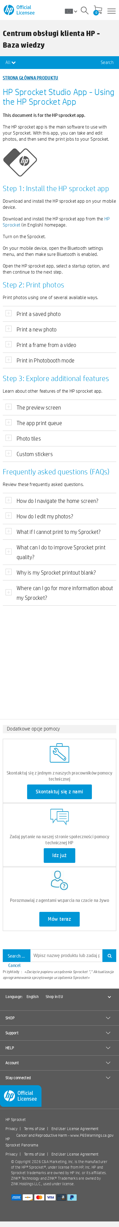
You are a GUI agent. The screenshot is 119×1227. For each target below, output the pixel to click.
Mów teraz (59, 919)
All (8, 62)
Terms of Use (34, 1128)
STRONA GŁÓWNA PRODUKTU (30, 77)
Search (107, 62)
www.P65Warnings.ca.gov (91, 1135)
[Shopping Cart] (98, 10)
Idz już (59, 855)
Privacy (11, 1128)
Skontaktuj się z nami (59, 791)
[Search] (84, 11)
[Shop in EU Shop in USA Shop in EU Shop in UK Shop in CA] (73, 11)
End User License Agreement (75, 1128)
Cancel (14, 965)
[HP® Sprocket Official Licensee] (19, 10)
